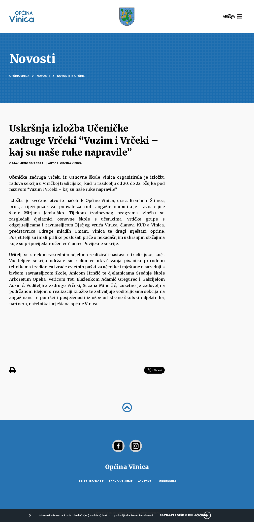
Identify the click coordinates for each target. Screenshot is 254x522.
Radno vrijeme (120, 481)
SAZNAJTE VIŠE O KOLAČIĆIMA (183, 515)
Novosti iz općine (71, 76)
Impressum (167, 481)
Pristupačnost (91, 481)
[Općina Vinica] (21, 16)
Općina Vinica (19, 76)
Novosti (43, 76)
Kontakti (145, 481)
